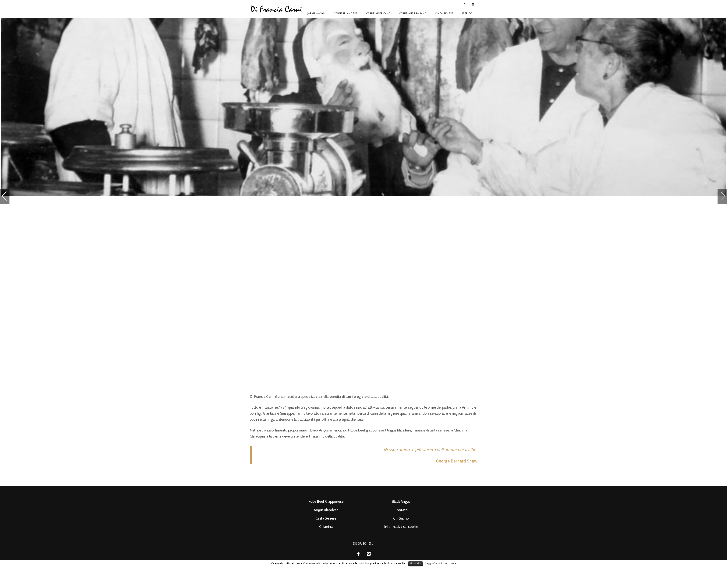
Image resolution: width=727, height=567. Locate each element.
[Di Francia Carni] (277, 9)
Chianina (326, 526)
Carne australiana (412, 13)
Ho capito (415, 563)
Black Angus (401, 501)
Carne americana (378, 13)
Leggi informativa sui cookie (440, 563)
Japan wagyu (316, 13)
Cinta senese (444, 13)
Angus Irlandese (326, 510)
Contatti (401, 510)
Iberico (467, 13)
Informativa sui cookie (401, 526)
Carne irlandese (345, 13)
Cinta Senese (326, 518)
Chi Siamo (401, 518)
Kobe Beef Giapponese (325, 501)
